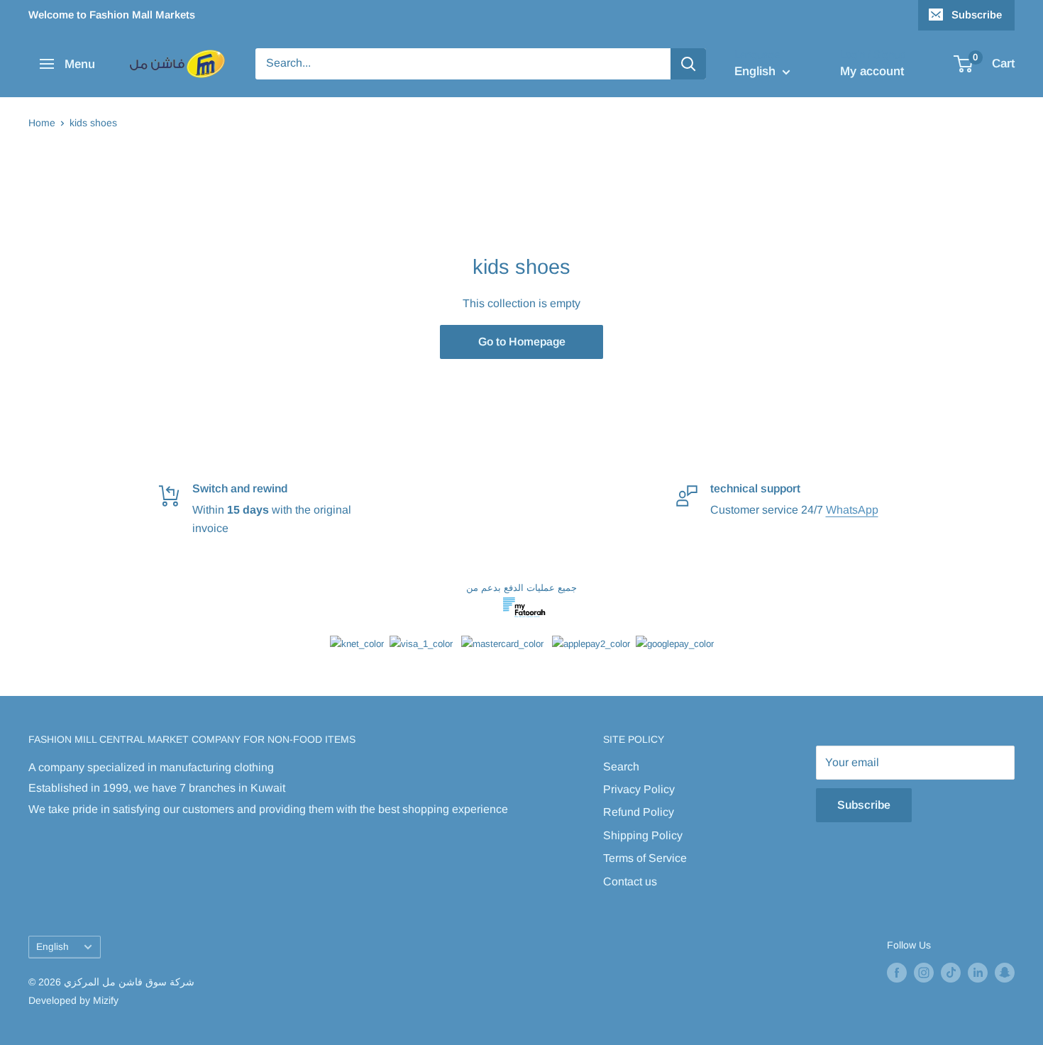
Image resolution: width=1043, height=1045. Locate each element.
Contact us (630, 881)
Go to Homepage (521, 342)
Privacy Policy (639, 789)
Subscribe (976, 15)
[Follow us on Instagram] (924, 972)
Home (41, 122)
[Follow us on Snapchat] (1005, 972)
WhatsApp (852, 510)
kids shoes (93, 122)
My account (872, 71)
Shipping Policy (643, 835)
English (52, 946)
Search (621, 767)
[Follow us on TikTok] (951, 972)
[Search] (688, 63)
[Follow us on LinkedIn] (978, 972)
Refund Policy (638, 812)
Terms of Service (645, 858)
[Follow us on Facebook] (897, 972)
